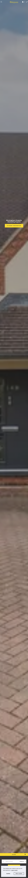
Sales (14, 854)
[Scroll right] (25, 854)
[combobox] (11, 861)
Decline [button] (8, 873)
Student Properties (14, 225)
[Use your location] (3, 861)
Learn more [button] (14, 870)
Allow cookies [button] (18, 873)
